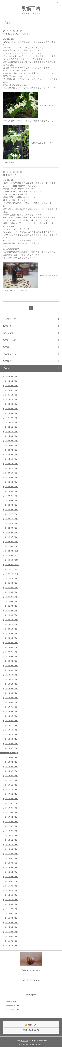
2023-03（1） (11, 505)
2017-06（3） (11, 808)
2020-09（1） (11, 634)
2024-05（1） (11, 445)
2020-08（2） (11, 638)
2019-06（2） (11, 702)
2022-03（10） (12, 556)
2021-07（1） (11, 588)
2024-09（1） (11, 436)
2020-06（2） (11, 647)
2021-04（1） (11, 601)
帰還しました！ (11, 175)
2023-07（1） (11, 487)
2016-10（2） (11, 845)
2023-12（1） (11, 464)
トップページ (9, 319)
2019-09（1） (11, 689)
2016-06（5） (11, 863)
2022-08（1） (11, 533)
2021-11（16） (12, 574)
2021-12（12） (12, 569)
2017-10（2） (11, 790)
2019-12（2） (11, 675)
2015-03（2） (11, 932)
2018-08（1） (11, 744)
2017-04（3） (11, 817)
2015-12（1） (11, 890)
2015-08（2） (11, 909)
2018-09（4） (11, 739)
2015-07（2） (11, 913)
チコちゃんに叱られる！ (16, 34)
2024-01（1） (11, 459)
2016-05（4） (11, 868)
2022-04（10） (12, 551)
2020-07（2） (11, 643)
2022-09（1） (11, 528)
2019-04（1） (11, 712)
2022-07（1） (11, 537)
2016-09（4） (11, 849)
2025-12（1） (11, 395)
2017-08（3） (11, 799)
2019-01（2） (11, 721)
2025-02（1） (11, 418)
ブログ (6, 368)
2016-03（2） (11, 877)
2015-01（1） (11, 941)
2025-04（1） (11, 413)
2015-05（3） (11, 923)
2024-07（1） (11, 441)
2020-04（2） (11, 656)
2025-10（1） (11, 400)
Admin (40, 1045)
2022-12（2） (11, 514)
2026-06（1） (11, 381)
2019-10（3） (11, 684)
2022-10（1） (11, 523)
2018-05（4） (11, 757)
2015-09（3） (11, 904)
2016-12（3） (11, 835)
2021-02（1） (11, 611)
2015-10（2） (11, 900)
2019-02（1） (11, 716)
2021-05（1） (11, 597)
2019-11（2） (11, 679)
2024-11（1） (11, 427)
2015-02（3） (11, 936)
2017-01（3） (11, 831)
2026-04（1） (11, 386)
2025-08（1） (11, 404)
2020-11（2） (11, 624)
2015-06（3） (11, 918)
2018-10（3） (11, 734)
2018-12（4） (11, 725)
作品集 (6, 347)
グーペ (33, 1045)
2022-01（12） (12, 565)
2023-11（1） (11, 468)
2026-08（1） (11, 377)
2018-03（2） (11, 767)
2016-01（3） (11, 886)
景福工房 (31, 8)
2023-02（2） (11, 510)
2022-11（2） (11, 519)
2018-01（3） (11, 776)
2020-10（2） (11, 629)
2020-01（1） (11, 670)
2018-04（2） (11, 762)
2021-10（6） (11, 578)
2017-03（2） (11, 822)
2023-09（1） (11, 478)
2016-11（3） (11, 840)
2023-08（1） (11, 482)
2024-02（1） (11, 455)
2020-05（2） (11, 652)
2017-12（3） (11, 780)
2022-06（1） (11, 542)
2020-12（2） (11, 620)
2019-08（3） (11, 693)
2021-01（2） (11, 615)
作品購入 (7, 361)
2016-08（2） (11, 854)
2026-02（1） (11, 390)
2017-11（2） (11, 785)
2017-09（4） (11, 794)
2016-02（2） (11, 881)
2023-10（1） (11, 473)
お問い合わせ (9, 326)
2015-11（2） (11, 895)
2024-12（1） (11, 422)
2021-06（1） (11, 592)
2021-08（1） (11, 583)
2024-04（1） (11, 450)
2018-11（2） (11, 730)
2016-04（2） (11, 872)
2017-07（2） (11, 803)
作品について (9, 340)
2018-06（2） (11, 753)
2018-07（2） (11, 748)
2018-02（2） (11, 771)
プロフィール (9, 354)
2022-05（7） (11, 546)
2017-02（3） (11, 826)
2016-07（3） (11, 858)
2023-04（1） (11, 500)
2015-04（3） (11, 927)
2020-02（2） (11, 666)
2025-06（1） (11, 409)
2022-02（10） (12, 560)
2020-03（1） (11, 661)
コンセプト (8, 333)
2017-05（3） (11, 812)
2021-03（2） (11, 606)
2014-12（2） (11, 946)
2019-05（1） (11, 707)
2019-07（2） (11, 698)
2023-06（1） (11, 491)
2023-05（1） (11, 496)
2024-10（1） (11, 432)
